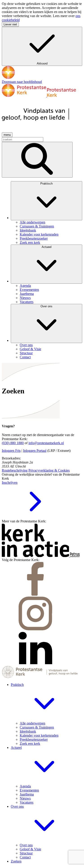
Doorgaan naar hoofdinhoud (22, 82)
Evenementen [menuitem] (29, 290)
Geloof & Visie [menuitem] (30, 349)
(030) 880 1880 (13, 443)
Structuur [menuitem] (26, 353)
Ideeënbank (28, 731)
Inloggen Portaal (34, 450)
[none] (46, 213)
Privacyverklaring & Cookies (49, 470)
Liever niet (10, 24)
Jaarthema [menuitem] (27, 294)
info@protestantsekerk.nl (46, 443)
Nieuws (25, 798)
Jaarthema (27, 794)
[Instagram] (35, 629)
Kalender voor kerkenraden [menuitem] (39, 234)
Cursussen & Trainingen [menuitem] (37, 226)
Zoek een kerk (30, 743)
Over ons (46, 306)
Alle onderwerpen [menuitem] (32, 222)
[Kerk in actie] (36, 556)
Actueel (47, 247)
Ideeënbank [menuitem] (28, 230)
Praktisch (46, 183)
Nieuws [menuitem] (25, 298)
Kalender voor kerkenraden (39, 735)
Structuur (26, 853)
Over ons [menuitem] (26, 345)
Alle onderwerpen (32, 723)
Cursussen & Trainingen (37, 727)
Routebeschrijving (15, 470)
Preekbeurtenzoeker (34, 739)
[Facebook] (35, 594)
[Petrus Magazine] (75, 556)
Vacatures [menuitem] (26, 302)
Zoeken (16, 861)
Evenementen (29, 790)
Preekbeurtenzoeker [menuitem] (34, 238)
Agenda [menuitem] (25, 286)
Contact (25, 857)
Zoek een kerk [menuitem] (30, 242)
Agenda (25, 786)
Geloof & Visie (30, 849)
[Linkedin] (35, 664)
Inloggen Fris (11, 450)
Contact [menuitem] (25, 357)
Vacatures (26, 802)
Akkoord (42, 63)
